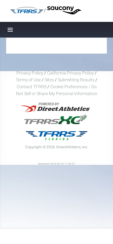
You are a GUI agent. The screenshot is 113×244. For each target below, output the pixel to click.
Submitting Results (76, 79)
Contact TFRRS (32, 86)
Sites (49, 79)
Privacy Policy (29, 72)
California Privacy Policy (70, 72)
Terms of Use (28, 79)
